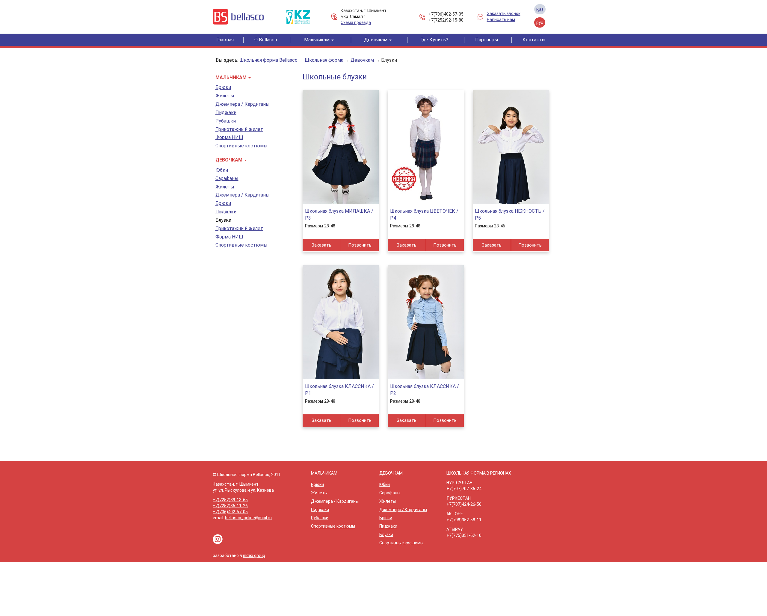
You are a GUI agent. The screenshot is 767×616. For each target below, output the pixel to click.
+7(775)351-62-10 (463, 535)
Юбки (221, 170)
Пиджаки (225, 112)
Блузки (389, 60)
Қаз (539, 9)
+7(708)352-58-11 (463, 519)
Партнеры (486, 40)
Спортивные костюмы (241, 146)
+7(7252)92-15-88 (445, 20)
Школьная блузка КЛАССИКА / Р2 (424, 390)
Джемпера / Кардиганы (242, 104)
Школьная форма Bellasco (268, 60)
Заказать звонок (503, 13)
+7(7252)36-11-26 (230, 505)
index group (254, 555)
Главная (225, 40)
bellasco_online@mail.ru (248, 517)
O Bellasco (265, 40)
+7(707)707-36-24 (463, 488)
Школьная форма (324, 60)
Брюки (223, 87)
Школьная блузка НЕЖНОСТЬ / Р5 (510, 214)
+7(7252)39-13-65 (230, 499)
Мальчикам (317, 40)
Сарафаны (226, 178)
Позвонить (360, 245)
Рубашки (225, 121)
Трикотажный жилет (239, 129)
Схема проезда (356, 22)
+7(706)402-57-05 (445, 14)
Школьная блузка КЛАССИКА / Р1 (339, 390)
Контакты (534, 40)
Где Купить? (434, 40)
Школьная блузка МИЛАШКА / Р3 (339, 214)
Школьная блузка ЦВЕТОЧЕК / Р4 (424, 214)
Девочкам (376, 40)
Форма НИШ (229, 137)
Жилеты (224, 96)
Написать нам (501, 19)
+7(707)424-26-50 (463, 504)
